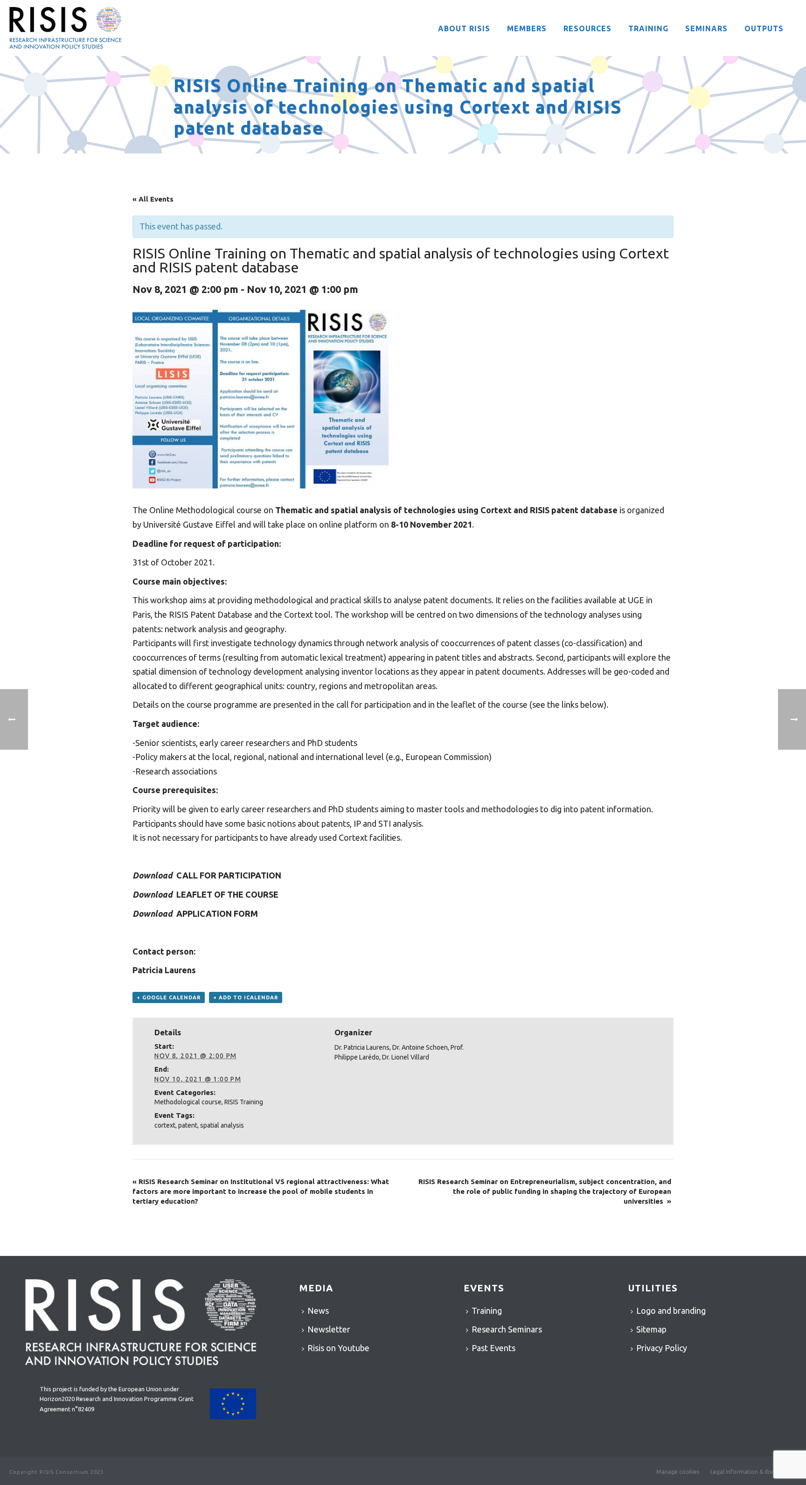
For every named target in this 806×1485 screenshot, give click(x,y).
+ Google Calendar (169, 997)
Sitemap (651, 1329)
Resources (587, 28)
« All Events (153, 199)
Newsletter (328, 1329)
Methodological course (188, 1102)
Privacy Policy (661, 1348)
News (318, 1310)
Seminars (706, 28)
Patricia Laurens (164, 970)
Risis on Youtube (338, 1348)
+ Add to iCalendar (245, 997)
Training (648, 28)
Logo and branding (671, 1310)
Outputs (764, 28)
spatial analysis (222, 1125)
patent (187, 1125)
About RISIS (464, 28)
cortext (164, 1125)
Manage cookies (677, 1472)
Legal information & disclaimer (750, 1472)
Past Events (493, 1348)
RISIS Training (243, 1102)
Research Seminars (507, 1329)
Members (527, 28)
